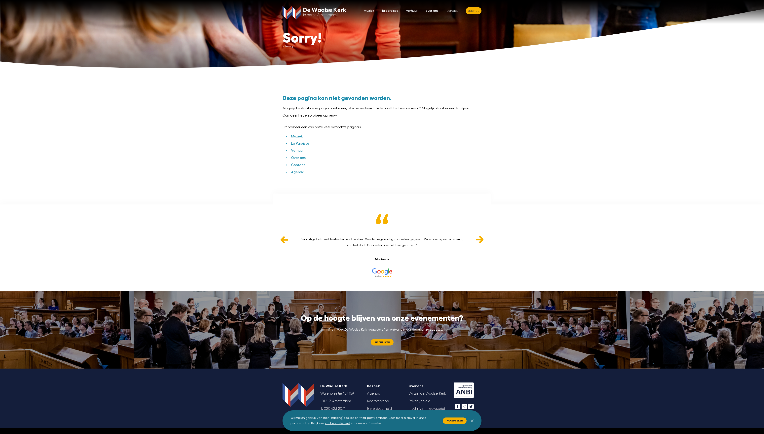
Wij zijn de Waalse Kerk (427, 393)
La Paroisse (390, 10)
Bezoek (373, 386)
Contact (452, 10)
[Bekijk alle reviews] (382, 272)
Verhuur (412, 10)
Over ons (432, 10)
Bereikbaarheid (379, 408)
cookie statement (337, 423)
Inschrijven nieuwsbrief (426, 408)
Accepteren (455, 420)
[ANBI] (464, 390)
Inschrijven (382, 342)
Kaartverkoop (378, 401)
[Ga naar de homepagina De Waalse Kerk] (314, 12)
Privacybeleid (419, 401)
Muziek (369, 10)
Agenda (297, 172)
